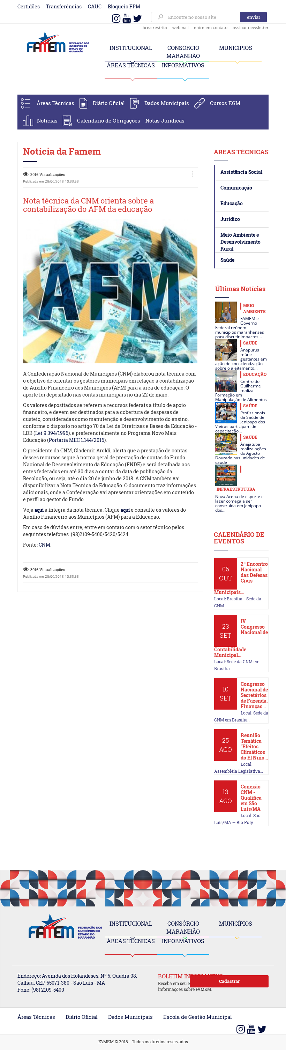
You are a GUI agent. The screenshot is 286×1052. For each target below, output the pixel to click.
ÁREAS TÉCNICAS (131, 65)
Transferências (64, 6)
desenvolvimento (143, 419)
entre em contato (210, 27)
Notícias (47, 120)
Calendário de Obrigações (108, 120)
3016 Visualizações (47, 174)
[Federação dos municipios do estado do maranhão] (55, 42)
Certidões (28, 6)
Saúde (227, 260)
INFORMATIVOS (183, 65)
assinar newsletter (251, 27)
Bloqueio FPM (124, 6)
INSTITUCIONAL (131, 47)
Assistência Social (241, 172)
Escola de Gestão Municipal (197, 1016)
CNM (44, 544)
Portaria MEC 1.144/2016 (76, 440)
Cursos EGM (225, 102)
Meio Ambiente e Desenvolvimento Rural (240, 241)
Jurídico (230, 219)
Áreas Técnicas (55, 102)
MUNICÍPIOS (235, 47)
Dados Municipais (166, 102)
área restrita (155, 27)
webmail (180, 27)
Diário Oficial (109, 102)
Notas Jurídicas (165, 120)
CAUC (94, 6)
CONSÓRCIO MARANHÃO (183, 927)
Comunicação (236, 187)
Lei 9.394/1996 (51, 433)
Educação (231, 203)
